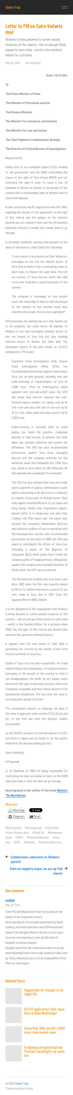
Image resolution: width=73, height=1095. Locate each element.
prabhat (10, 900)
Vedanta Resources (51, 842)
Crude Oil (39, 833)
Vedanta (30, 842)
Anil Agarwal (14, 828)
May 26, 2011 (12, 63)
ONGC (20, 837)
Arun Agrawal (34, 828)
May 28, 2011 (12, 905)
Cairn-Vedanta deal (18, 833)
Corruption (34, 63)
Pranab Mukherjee (38, 837)
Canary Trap (12, 7)
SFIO (17, 842)
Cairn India (52, 828)
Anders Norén (25, 1088)
